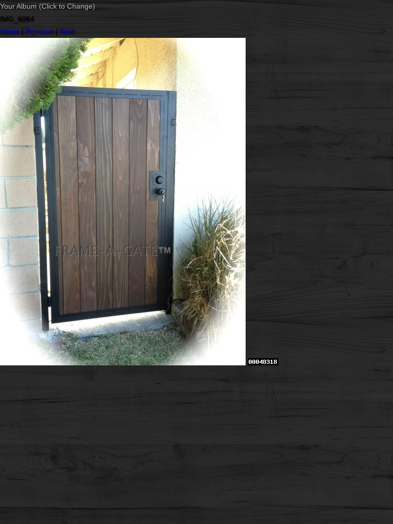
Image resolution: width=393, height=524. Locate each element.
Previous (40, 31)
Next (67, 31)
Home (9, 31)
